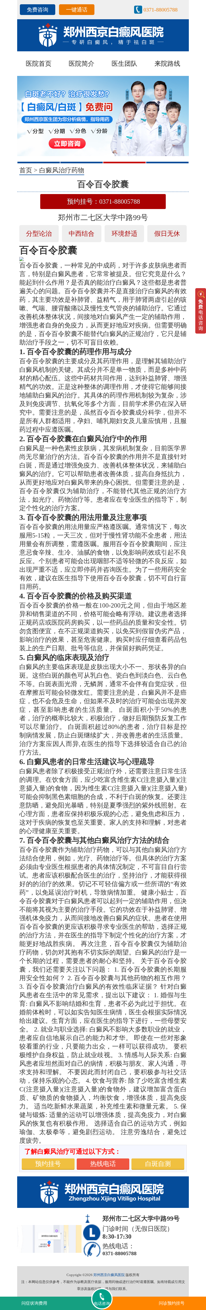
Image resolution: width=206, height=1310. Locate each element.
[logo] (103, 34)
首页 (25, 170)
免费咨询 (37, 10)
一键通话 (76, 10)
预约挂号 (48, 1163)
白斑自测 (158, 1163)
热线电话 (103, 1163)
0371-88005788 (161, 10)
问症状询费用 (34, 1303)
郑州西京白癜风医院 (109, 1275)
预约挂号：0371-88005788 (103, 201)
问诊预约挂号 (172, 1303)
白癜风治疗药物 (61, 170)
